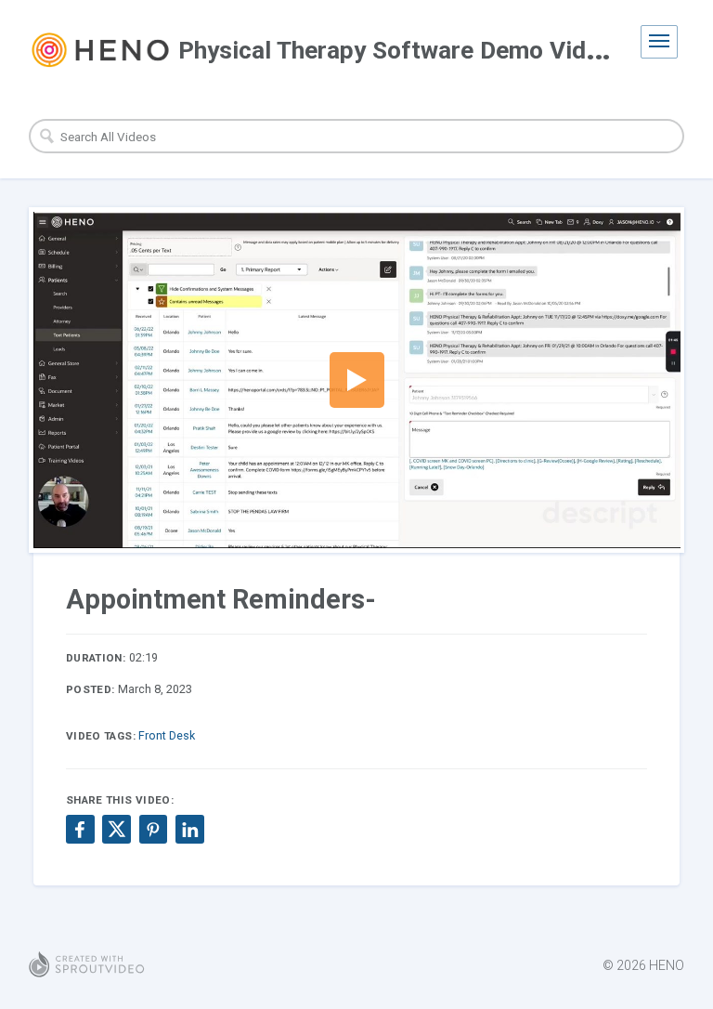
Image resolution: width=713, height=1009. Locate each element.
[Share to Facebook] (80, 829)
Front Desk (166, 735)
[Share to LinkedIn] (189, 829)
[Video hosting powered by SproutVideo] (87, 965)
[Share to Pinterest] (153, 829)
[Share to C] (116, 829)
